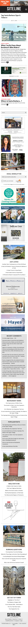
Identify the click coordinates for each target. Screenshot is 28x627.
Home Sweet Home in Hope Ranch (14, 272)
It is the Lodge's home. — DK (9, 338)
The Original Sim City (14, 609)
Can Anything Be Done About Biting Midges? (14, 556)
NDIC (14, 624)
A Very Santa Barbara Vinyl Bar (10, 446)
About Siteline (8, 619)
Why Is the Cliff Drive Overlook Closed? (14, 562)
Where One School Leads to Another (14, 490)
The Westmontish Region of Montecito (14, 495)
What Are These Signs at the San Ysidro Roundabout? (14, 554)
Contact (20, 619)
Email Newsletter (9, 620)
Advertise (15, 619)
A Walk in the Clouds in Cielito (14, 486)
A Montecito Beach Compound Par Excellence (14, 274)
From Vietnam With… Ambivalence (14, 604)
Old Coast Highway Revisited (14, 488)
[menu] (26, 9)
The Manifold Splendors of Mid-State (14, 492)
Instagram (16, 620)
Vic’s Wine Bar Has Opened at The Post (14, 409)
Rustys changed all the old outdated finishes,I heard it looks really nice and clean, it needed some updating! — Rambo (13, 361)
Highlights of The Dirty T (14, 600)
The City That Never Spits (14, 606)
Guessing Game (5, 99)
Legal (21, 620)
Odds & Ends (5, 43)
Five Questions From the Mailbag (14, 552)
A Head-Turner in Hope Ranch (14, 270)
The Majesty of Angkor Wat (14, 602)
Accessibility (15, 623)
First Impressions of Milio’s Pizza (14, 403)
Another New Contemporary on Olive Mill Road (14, 264)
